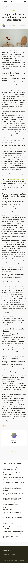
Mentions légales (5, 554)
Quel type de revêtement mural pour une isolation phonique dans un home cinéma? (13, 532)
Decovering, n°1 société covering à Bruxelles (11, 537)
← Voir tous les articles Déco (8, 451)
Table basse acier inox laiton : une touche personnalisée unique (13, 483)
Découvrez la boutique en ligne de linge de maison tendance (14, 473)
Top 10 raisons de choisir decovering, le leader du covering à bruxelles (13, 468)
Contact (13, 554)
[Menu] (25, 1)
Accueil (3, 6)
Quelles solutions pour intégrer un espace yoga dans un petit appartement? (13, 508)
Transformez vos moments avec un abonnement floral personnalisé (12, 498)
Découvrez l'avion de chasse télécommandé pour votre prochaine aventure (12, 488)
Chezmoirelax (8, 1)
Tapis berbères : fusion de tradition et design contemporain (12, 517)
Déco (7, 6)
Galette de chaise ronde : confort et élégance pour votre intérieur (12, 513)
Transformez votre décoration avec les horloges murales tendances (12, 522)
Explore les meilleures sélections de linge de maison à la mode (13, 494)
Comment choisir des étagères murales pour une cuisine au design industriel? (13, 478)
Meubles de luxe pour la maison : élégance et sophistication (14, 527)
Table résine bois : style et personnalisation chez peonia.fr (11, 503)
